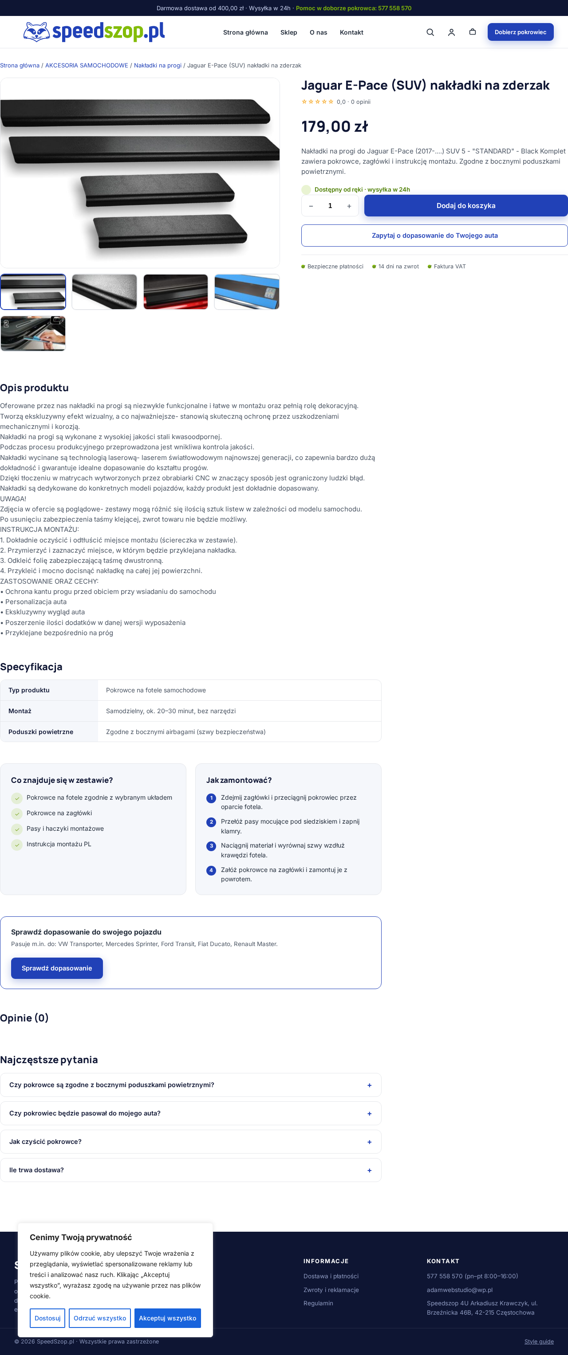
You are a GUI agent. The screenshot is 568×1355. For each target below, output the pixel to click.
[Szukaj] (430, 32)
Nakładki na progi (157, 65)
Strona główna (245, 32)
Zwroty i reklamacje (331, 1289)
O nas (318, 32)
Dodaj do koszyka (466, 205)
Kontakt (351, 32)
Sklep (288, 32)
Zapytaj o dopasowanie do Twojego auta (435, 235)
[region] (115, 1280)
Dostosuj (48, 1318)
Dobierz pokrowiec (521, 31)
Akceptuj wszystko (167, 1318)
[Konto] (451, 32)
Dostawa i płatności (331, 1276)
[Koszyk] (472, 32)
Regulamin (318, 1303)
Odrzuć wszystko (100, 1318)
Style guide (539, 1341)
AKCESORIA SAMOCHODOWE (86, 65)
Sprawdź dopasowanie (57, 968)
